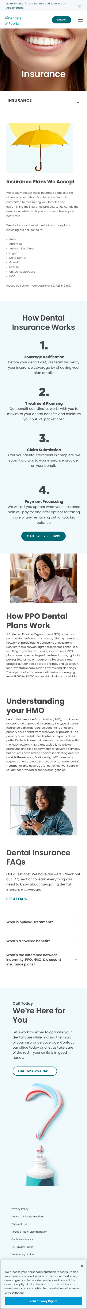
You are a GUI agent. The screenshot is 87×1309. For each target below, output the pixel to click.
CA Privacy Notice (22, 1239)
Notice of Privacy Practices (27, 1216)
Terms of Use (19, 1224)
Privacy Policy (20, 1209)
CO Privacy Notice (22, 1247)
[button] (80, 20)
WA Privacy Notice (22, 1254)
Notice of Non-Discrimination (29, 1231)
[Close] (82, 1265)
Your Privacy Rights (43, 1301)
